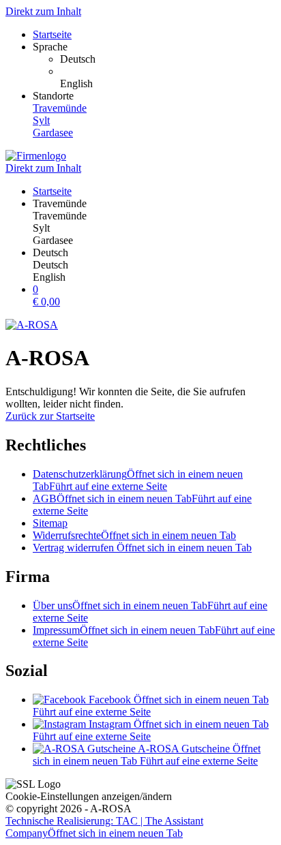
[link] (168, 59)
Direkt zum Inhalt (43, 11)
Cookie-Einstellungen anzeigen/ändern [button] (88, 796)
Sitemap (50, 523)
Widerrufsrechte (134, 535)
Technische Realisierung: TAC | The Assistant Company (104, 827)
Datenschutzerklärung (138, 480)
